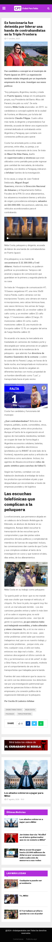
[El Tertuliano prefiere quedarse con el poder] (11, 914)
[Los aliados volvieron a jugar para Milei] (26, 774)
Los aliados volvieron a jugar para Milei (31, 820)
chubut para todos (14, 710)
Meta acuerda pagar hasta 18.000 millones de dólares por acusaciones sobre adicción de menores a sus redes (32, 855)
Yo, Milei (23, 895)
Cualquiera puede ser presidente (30, 881)
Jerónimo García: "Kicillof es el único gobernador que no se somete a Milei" (32, 837)
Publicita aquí (31, 939)
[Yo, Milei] (11, 899)
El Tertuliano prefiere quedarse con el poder (31, 912)
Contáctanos (18, 939)
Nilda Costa (30, 710)
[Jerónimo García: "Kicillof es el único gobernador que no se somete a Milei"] (11, 838)
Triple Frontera (24, 714)
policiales (10, 714)
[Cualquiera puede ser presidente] (11, 884)
